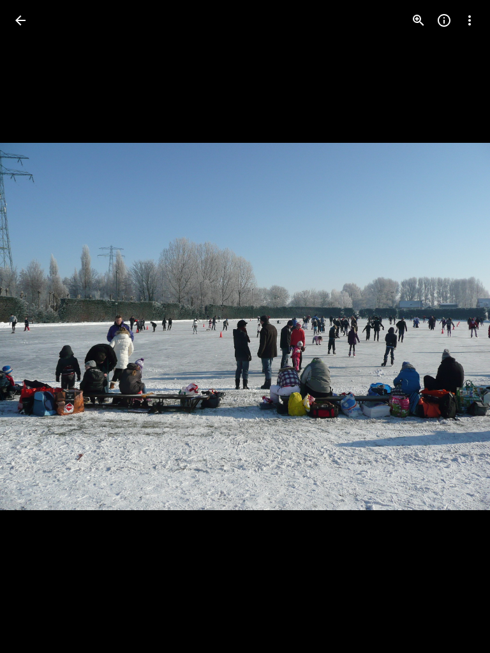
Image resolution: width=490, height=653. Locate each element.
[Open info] (444, 20)
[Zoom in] (418, 20)
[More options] (469, 20)
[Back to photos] (20, 20)
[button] (36, 326)
